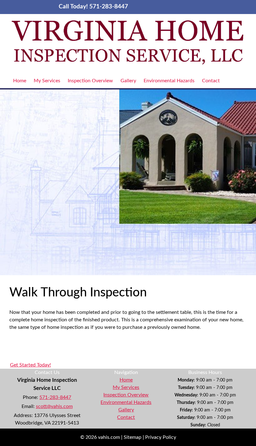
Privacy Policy (160, 437)
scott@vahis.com (54, 406)
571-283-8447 (55, 397)
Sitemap (132, 437)
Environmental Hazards (169, 80)
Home (19, 80)
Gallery (128, 80)
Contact (211, 80)
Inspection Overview (90, 80)
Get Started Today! (30, 364)
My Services (47, 80)
